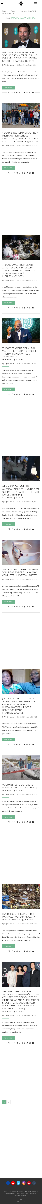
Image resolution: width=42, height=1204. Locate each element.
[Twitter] (18, 1183)
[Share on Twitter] (14, 92)
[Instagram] (24, 1183)
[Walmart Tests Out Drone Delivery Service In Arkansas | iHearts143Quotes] (21, 767)
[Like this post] (9, 92)
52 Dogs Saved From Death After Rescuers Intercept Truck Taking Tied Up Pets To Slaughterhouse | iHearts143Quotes (19, 270)
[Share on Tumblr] (22, 92)
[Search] (39, 3)
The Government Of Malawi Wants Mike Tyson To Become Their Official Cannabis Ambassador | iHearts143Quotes (19, 354)
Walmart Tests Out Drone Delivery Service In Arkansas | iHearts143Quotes (19, 788)
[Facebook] (8, 1183)
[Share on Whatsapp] (30, 92)
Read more (8, 87)
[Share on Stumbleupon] (27, 92)
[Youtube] (13, 1183)
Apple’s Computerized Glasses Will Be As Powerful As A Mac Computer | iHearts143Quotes (20, 572)
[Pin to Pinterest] (17, 92)
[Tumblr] (34, 1183)
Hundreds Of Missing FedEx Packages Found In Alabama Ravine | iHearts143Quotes (18, 917)
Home (4, 11)
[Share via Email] (33, 92)
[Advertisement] (21, 204)
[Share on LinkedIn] (19, 92)
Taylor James (9, 65)
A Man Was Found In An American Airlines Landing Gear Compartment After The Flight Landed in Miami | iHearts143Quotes (21, 492)
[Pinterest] (29, 1183)
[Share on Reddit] (24, 92)
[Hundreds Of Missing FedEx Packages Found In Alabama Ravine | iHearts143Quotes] (21, 896)
